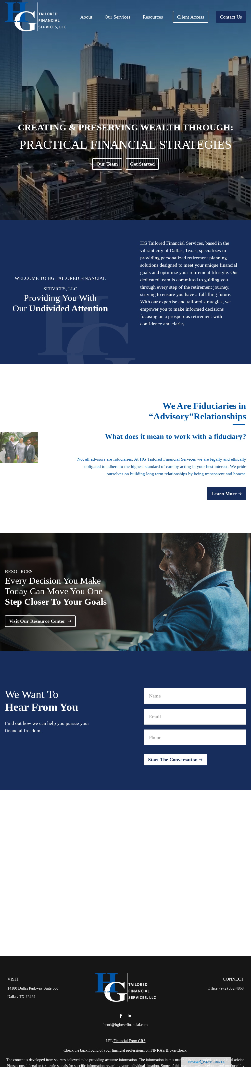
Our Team (107, 164)
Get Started (142, 164)
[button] (86, 16)
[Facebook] (120, 1016)
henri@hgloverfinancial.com (125, 1025)
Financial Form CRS (129, 1041)
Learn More (224, 493)
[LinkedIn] (129, 1016)
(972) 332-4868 (231, 988)
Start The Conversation (173, 759)
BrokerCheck (176, 1050)
